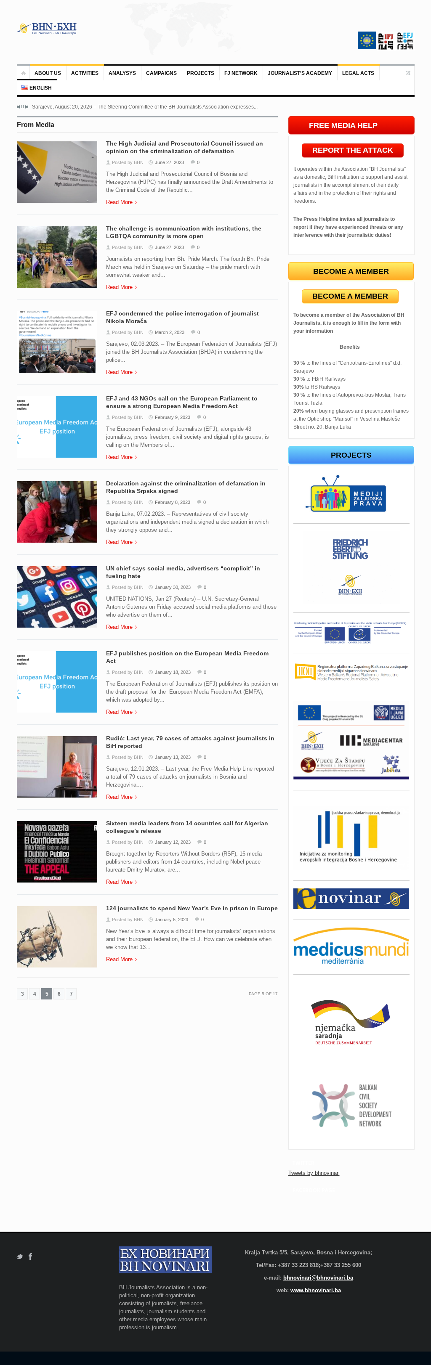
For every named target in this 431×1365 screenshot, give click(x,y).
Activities (84, 73)
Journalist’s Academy (300, 73)
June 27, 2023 (169, 162)
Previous (18, 107)
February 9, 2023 (172, 417)
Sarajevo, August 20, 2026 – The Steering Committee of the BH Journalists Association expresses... (145, 107)
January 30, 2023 (173, 587)
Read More (119, 202)
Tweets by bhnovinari (314, 1173)
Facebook (30, 1256)
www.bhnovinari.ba (315, 1290)
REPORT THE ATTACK (352, 150)
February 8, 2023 (172, 502)
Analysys (122, 73)
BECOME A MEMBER (350, 296)
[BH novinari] (47, 28)
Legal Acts (358, 73)
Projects (200, 73)
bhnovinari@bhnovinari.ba (318, 1278)
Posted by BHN (128, 162)
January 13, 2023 (173, 757)
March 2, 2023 (169, 332)
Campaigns (161, 73)
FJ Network (241, 73)
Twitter (19, 1256)
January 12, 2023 (173, 842)
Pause (22, 106)
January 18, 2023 (173, 672)
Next (26, 107)
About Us (48, 73)
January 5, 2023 (171, 919)
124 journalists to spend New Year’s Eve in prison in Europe (192, 908)
